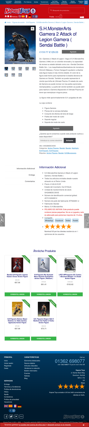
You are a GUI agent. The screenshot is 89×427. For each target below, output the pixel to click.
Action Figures (53, 148)
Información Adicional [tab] (26, 168)
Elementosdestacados (17, 1)
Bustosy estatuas (73, 1)
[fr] (26, 16)
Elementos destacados (32, 360)
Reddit (75, 220)
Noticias (15, 16)
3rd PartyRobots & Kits (55, 1)
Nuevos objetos (29, 363)
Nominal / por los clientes (55, 231)
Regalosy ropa (80, 1)
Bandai (62, 148)
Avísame (69, 140)
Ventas (36, 2)
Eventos (27, 373)
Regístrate (7, 365)
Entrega (7, 384)
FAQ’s (6, 392)
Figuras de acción (18, 22)
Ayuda (6, 394)
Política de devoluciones (12, 389)
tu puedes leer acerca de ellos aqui (32, 424)
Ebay (21, 416)
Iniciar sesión (11, 16)
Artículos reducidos (31, 365)
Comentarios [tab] (30, 181)
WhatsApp (49, 220)
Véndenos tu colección (32, 368)
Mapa (83, 383)
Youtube (16, 416)
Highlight (75, 148)
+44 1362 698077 (63, 364)
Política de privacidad (11, 399)
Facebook (59, 220)
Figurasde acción (64, 1)
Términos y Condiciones (12, 386)
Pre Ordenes (27, 2)
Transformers (44, 2)
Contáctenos (8, 16)
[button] (32, 28)
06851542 (40, 422)
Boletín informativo (30, 370)
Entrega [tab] (32, 175)
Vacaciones (8, 402)
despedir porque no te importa (59, 424)
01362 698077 (70, 360)
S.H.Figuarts (30, 22)
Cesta (6, 368)
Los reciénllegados (9, 1)
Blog (25, 378)
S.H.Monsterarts (70, 153)
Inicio (5, 16)
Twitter (67, 220)
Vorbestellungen (17, 294)
